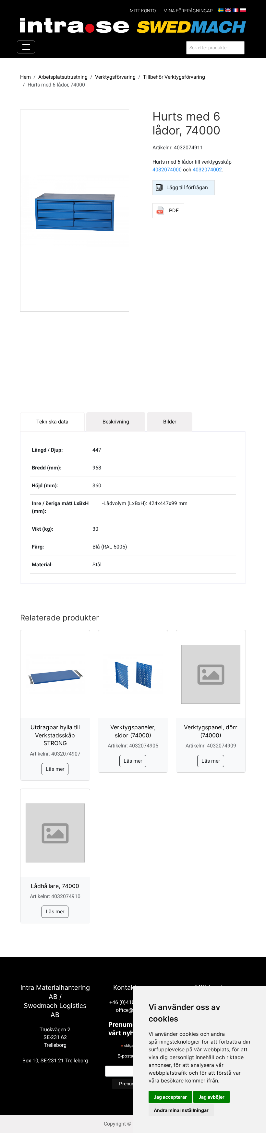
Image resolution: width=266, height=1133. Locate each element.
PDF (174, 210)
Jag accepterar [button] (170, 1097)
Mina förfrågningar (188, 11)
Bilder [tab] (169, 422)
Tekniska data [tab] (52, 422)
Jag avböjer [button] (211, 1097)
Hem (25, 77)
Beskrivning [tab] (116, 422)
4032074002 (207, 170)
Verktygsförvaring (115, 77)
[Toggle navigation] (26, 46)
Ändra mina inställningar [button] (181, 1110)
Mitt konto (143, 11)
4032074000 (167, 170)
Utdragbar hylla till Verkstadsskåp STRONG (55, 735)
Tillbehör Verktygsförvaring (174, 77)
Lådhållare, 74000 (55, 886)
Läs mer (55, 769)
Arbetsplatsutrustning (63, 77)
